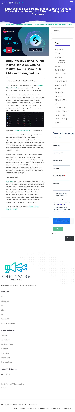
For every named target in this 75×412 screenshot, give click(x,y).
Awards (61, 49)
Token (57, 119)
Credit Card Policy (43, 408)
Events (64, 74)
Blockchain (58, 57)
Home (33, 21)
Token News (5, 353)
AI (56, 49)
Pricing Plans (5, 301)
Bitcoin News (5, 358)
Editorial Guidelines (8, 323)
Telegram (8, 209)
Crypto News (5, 340)
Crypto (57, 70)
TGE (63, 115)
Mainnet (57, 89)
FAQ (2, 306)
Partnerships (5, 319)
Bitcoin (57, 53)
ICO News (4, 349)
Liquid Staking (59, 85)
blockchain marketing (61, 61)
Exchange (58, 77)
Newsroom (40, 21)
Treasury (64, 119)
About (3, 310)
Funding (58, 81)
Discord (14, 209)
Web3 (57, 122)
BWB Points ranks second (22, 130)
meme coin (59, 92)
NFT (63, 100)
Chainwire (58, 66)
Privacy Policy (32, 408)
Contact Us (5, 388)
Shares (57, 111)
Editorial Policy (67, 408)
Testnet (57, 115)
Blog (2, 315)
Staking (64, 111)
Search (53, 233)
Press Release (60, 107)
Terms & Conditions (19, 408)
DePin (57, 74)
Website (30, 206)
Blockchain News (7, 344)
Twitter (36, 206)
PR (56, 104)
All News (4, 335)
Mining (57, 100)
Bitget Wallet (9, 181)
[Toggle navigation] (71, 2)
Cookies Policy (55, 408)
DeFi (63, 70)
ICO (64, 81)
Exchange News (6, 362)
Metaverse (58, 96)
